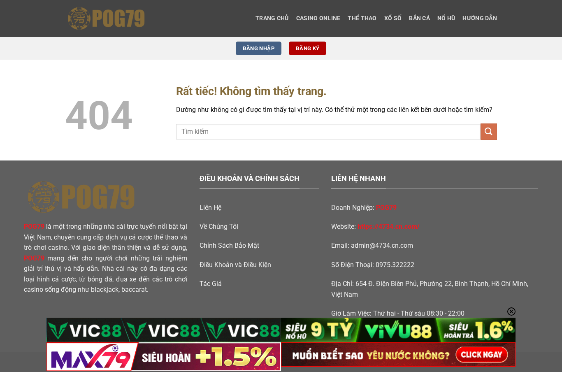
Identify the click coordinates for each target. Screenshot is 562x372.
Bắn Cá (419, 18)
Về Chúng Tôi (219, 226)
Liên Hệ (210, 208)
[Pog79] (106, 18)
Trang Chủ (272, 18)
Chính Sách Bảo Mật (229, 245)
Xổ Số (393, 18)
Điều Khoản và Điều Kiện (235, 265)
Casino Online (318, 18)
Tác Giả (211, 284)
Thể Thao (362, 18)
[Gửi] (489, 131)
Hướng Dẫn (479, 18)
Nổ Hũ (446, 18)
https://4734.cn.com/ (389, 226)
